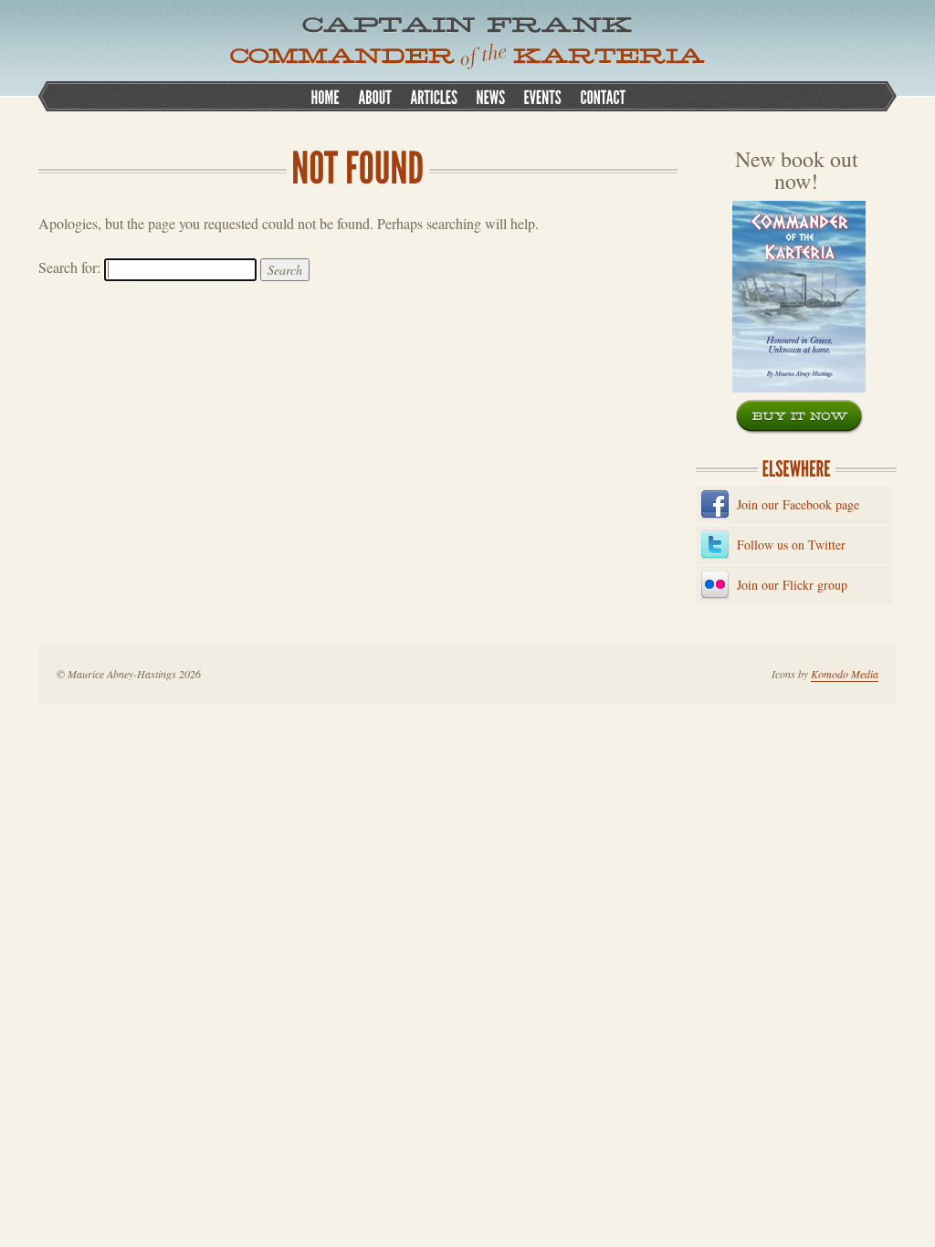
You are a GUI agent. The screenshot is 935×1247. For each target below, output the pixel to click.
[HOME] (325, 96)
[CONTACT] (603, 96)
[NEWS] (490, 96)
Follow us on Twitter (791, 544)
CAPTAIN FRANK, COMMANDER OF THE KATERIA (467, 43)
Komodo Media (844, 673)
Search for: (69, 267)
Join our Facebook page (798, 504)
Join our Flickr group (792, 584)
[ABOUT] (375, 96)
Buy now (800, 417)
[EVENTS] (542, 96)
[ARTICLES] (434, 96)
